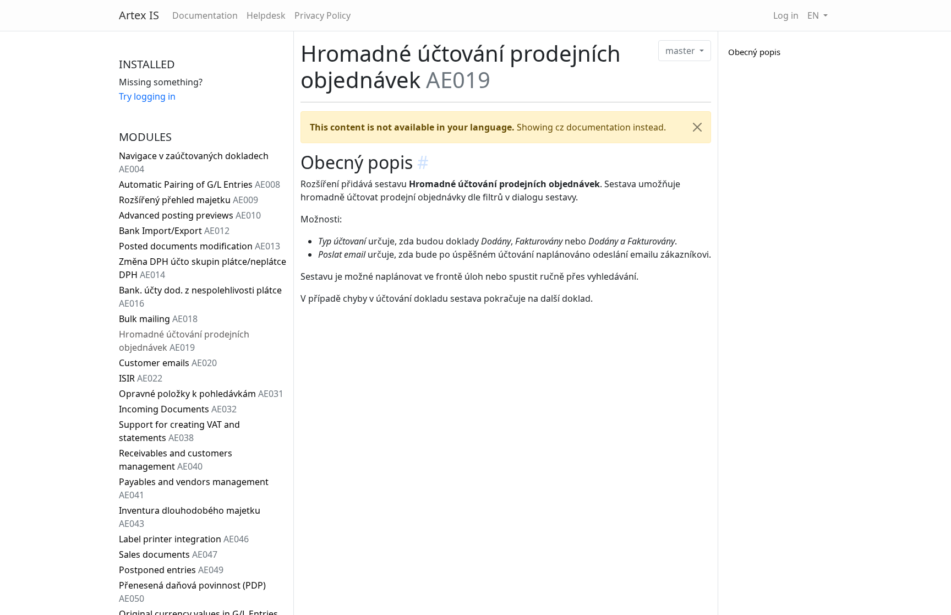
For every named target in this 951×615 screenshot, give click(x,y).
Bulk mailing (158, 319)
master (681, 51)
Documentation (205, 15)
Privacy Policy (322, 15)
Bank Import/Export (174, 231)
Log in (786, 15)
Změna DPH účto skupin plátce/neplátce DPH (202, 268)
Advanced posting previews (190, 215)
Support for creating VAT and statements (179, 431)
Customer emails (168, 363)
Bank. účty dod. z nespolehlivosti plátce (200, 296)
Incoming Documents (178, 409)
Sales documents (168, 554)
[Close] (697, 127)
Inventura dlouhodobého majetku (189, 517)
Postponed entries (171, 570)
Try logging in (147, 96)
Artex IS (139, 15)
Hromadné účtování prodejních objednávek (184, 340)
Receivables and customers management (175, 459)
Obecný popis (754, 51)
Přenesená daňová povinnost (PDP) (192, 592)
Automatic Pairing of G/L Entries (199, 184)
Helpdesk (266, 15)
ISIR (140, 378)
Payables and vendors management (194, 488)
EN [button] (814, 15)
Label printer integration (184, 539)
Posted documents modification (199, 246)
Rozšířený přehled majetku (188, 200)
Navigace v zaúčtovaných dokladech (194, 162)
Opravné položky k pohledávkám (201, 394)
